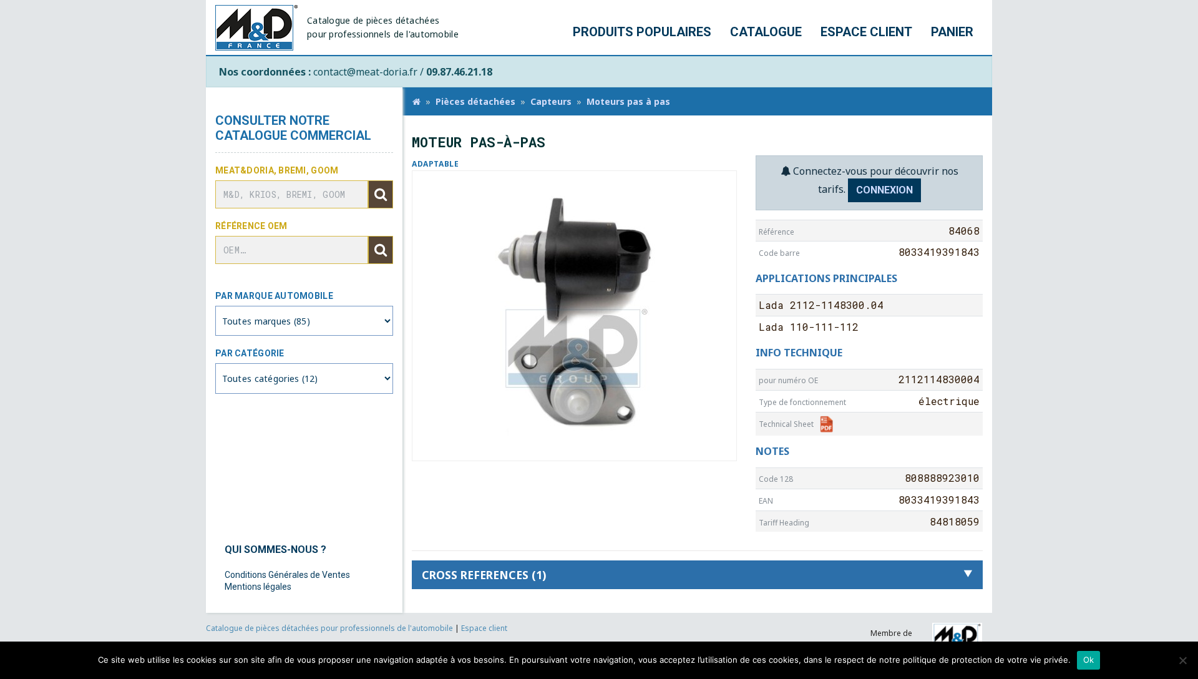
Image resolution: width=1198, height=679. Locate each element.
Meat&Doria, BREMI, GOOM (276, 170)
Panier (952, 31)
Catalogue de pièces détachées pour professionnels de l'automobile (330, 628)
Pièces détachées (475, 101)
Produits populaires (642, 31)
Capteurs (551, 101)
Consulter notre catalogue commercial (293, 128)
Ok (1088, 660)
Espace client (866, 31)
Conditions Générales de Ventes (287, 575)
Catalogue (766, 31)
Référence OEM (251, 226)
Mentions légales (258, 587)
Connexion (884, 190)
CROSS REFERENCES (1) (484, 574)
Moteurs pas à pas (628, 101)
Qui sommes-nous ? (275, 549)
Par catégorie (250, 353)
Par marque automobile (274, 296)
